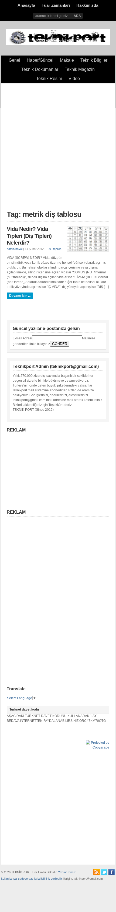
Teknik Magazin (80, 69)
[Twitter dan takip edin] (104, 872)
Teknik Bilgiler (93, 60)
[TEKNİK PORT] (58, 44)
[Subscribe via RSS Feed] (96, 872)
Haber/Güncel (40, 60)
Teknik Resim (49, 78)
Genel (14, 60)
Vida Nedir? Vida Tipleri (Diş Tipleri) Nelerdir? (29, 236)
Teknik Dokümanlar (39, 69)
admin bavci (14, 248)
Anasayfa (26, 5)
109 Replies (54, 248)
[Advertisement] (58, 147)
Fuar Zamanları (56, 5)
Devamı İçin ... (19, 296)
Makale (67, 60)
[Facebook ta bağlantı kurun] (111, 872)
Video (74, 78)
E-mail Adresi (22, 338)
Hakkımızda (87, 5)
